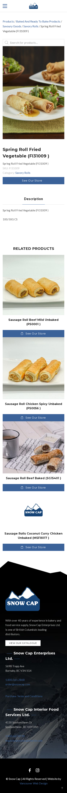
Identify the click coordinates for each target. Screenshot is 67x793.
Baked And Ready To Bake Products (38, 21)
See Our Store (32, 180)
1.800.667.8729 (15, 736)
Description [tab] (33, 199)
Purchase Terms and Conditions (24, 696)
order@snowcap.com (17, 684)
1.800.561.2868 (15, 679)
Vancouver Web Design (34, 783)
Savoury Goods (12, 26)
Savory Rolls (30, 26)
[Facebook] (30, 770)
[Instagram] (37, 770)
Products (8, 21)
